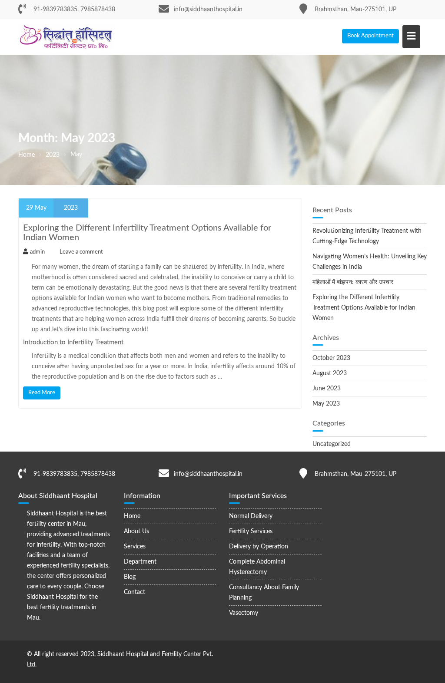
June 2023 (326, 389)
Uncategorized (331, 444)
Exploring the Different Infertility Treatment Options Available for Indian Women (363, 307)
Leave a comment (81, 252)
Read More (41, 393)
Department (140, 562)
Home (132, 516)
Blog (130, 577)
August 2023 (329, 373)
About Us (136, 531)
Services (135, 547)
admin (37, 252)
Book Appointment (370, 36)
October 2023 (331, 358)
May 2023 (326, 404)
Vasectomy (243, 613)
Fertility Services (250, 531)
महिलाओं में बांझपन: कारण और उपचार (352, 282)
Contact (134, 592)
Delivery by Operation (258, 547)
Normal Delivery (250, 516)
